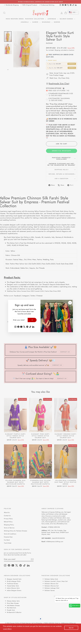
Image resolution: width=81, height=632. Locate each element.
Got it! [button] (71, 628)
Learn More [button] (7, 629)
